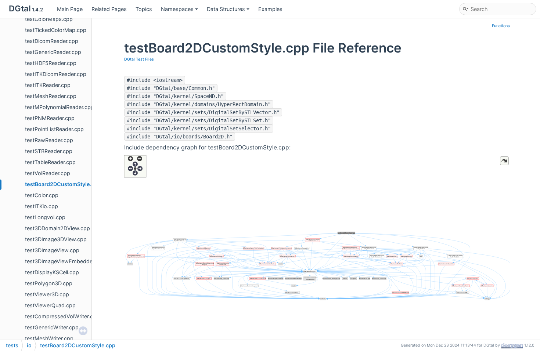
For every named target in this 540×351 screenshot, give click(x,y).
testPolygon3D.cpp (48, 283)
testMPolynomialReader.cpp (59, 107)
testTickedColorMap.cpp (55, 30)
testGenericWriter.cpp (52, 327)
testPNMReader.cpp (50, 118)
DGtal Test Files (139, 59)
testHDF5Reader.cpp (50, 63)
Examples (270, 9)
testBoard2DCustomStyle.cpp (63, 184)
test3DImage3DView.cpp (56, 239)
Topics (144, 9)
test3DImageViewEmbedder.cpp (65, 261)
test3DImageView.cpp (52, 250)
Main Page (70, 9)
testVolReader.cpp (47, 173)
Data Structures (226, 9)
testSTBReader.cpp (48, 151)
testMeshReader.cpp (50, 96)
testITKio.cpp (41, 206)
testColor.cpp (41, 195)
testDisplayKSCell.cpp (52, 272)
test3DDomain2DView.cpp (57, 228)
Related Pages (109, 9)
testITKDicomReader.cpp (55, 74)
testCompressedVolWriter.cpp (62, 316)
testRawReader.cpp (49, 140)
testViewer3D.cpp (47, 294)
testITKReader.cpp (48, 85)
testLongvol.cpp (45, 217)
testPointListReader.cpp (54, 129)
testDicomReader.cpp (51, 41)
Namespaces (177, 9)
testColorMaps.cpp (49, 19)
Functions (501, 25)
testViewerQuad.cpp (50, 305)
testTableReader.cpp (50, 162)
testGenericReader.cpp (53, 52)
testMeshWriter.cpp (49, 338)
